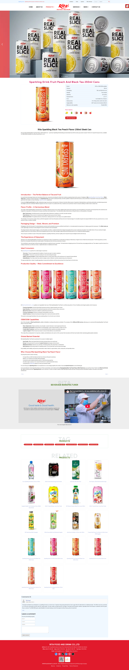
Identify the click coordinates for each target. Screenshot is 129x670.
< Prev (22, 374)
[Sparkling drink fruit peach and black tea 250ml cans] (76, 546)
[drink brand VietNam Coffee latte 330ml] (75, 520)
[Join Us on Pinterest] (69, 654)
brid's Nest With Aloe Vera (75, 481)
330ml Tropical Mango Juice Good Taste (53, 506)
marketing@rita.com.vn (60, 651)
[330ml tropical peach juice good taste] (97, 494)
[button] (61, 76)
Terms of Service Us (73, 666)
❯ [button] (127, 44)
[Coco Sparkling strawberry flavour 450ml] (31, 469)
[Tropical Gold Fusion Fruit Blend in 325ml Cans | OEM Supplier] (97, 520)
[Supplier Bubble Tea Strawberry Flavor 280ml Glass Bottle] (31, 494)
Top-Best (82, 1)
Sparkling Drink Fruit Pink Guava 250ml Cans (53, 558)
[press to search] (109, 1)
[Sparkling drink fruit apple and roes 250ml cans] (53, 575)
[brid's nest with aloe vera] (75, 469)
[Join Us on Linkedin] (66, 654)
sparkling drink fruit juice (49, 444)
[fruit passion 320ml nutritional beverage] (97, 469)
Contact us (58, 666)
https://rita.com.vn (73, 651)
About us (53, 666)
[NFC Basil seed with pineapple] (31, 520)
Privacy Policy (65, 666)
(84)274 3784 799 (71, 649)
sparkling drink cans (28, 444)
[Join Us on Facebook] (56, 654)
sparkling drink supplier (94, 444)
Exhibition (71, 1)
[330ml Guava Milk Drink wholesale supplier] (53, 520)
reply (23, 610)
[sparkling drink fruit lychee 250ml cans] (81, 112)
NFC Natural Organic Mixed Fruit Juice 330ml (75, 506)
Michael (28, 600)
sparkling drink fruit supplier (71, 444)
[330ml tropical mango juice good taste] (53, 494)
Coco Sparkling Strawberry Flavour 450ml (31, 481)
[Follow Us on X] (73, 654)
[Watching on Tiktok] (63, 654)
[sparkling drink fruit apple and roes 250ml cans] (90, 112)
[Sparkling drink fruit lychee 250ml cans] (98, 546)
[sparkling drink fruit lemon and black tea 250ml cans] (67, 112)
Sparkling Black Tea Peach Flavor (96, 197)
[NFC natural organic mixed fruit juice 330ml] (75, 494)
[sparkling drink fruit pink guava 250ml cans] (71, 112)
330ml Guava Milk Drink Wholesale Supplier (53, 532)
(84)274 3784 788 (61, 649)
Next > (106, 374)
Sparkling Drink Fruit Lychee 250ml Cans (97, 558)
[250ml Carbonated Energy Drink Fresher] (53, 469)
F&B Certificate (89, 1)
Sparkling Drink (21, 1)
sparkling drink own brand (83, 444)
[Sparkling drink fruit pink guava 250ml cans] (53, 546)
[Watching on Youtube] (59, 654)
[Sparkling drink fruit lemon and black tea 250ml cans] (31, 546)
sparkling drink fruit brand (38, 444)
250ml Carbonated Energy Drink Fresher (53, 481)
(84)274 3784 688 (49, 649)
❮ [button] (2, 44)
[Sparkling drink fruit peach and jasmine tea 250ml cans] (31, 575)
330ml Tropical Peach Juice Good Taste (97, 506)
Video (77, 1)
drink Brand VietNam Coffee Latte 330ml (75, 532)
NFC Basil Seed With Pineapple (31, 532)
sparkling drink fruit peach (60, 444)
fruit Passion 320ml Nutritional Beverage (97, 481)
